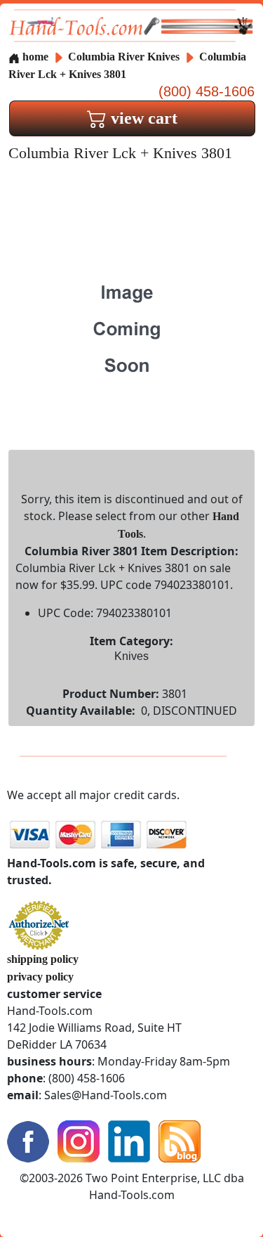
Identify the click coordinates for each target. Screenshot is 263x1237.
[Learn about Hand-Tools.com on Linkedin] (129, 1140)
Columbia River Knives (124, 57)
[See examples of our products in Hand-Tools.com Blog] (180, 1140)
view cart (142, 118)
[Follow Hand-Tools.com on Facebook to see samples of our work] (28, 1140)
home (34, 57)
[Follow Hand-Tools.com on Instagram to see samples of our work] (79, 1140)
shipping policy (43, 959)
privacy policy (40, 977)
